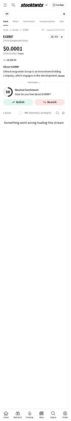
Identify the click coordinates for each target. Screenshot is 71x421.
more (61, 76)
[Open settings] (63, 113)
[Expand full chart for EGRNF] (54, 49)
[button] (7, 14)
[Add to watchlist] (62, 37)
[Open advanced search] (57, 113)
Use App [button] (59, 5)
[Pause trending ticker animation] (64, 14)
